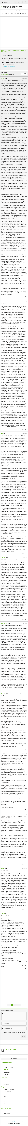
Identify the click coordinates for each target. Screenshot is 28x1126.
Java (5, 1096)
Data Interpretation (8, 1067)
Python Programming (9, 1089)
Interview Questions (10, 10)
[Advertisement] (14, 32)
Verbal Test (6, 1074)
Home (2, 10)
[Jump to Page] (10, 1005)
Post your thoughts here (9, 66)
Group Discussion (20, 10)
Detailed (24, 73)
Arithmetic (6, 1065)
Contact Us (7, 1121)
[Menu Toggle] (2, 2)
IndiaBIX (7, 2)
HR (4, 1103)
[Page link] (20, 1005)
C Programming (7, 1091)
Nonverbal (6, 1084)
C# (7, 1094)
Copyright (13, 1121)
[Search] (15, 2)
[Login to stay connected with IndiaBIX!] (25, 2)
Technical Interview (8, 1106)
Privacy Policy (20, 1121)
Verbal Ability (7, 1072)
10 (17, 1005)
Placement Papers (8, 1111)
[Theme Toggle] (22, 2)
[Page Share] (19, 2)
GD (4, 1101)
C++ (5, 1094)
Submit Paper (7, 1113)
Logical (5, 1079)
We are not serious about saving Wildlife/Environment (14, 13)
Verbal (5, 1082)
